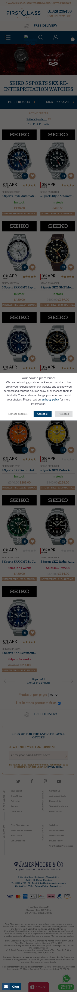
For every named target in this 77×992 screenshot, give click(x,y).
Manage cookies (17, 414)
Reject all (64, 414)
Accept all (42, 414)
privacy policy (50, 399)
